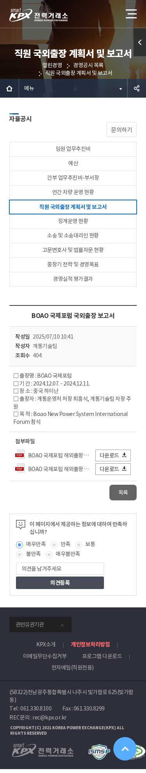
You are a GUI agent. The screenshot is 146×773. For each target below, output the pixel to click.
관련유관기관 (30, 624)
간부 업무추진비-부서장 (73, 177)
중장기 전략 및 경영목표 (73, 264)
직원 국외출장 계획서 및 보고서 (79, 73)
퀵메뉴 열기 (140, 42)
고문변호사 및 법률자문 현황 (73, 250)
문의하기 (121, 130)
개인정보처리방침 (90, 644)
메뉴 (29, 88)
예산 (73, 163)
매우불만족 (68, 553)
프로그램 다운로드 (102, 656)
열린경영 (52, 65)
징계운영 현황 (73, 221)
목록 (123, 492)
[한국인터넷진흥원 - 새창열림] (99, 747)
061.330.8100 (35, 708)
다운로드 (109, 455)
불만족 (33, 553)
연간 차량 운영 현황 (73, 192)
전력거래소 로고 (38, 15)
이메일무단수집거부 (45, 656)
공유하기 (136, 88)
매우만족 (36, 544)
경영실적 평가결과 (73, 278)
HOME (9, 88)
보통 (90, 544)
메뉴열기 (130, 13)
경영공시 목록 (88, 65)
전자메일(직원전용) (72, 667)
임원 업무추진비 (73, 148)
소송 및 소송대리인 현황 (73, 235)
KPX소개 (46, 644)
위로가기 (125, 749)
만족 (65, 544)
